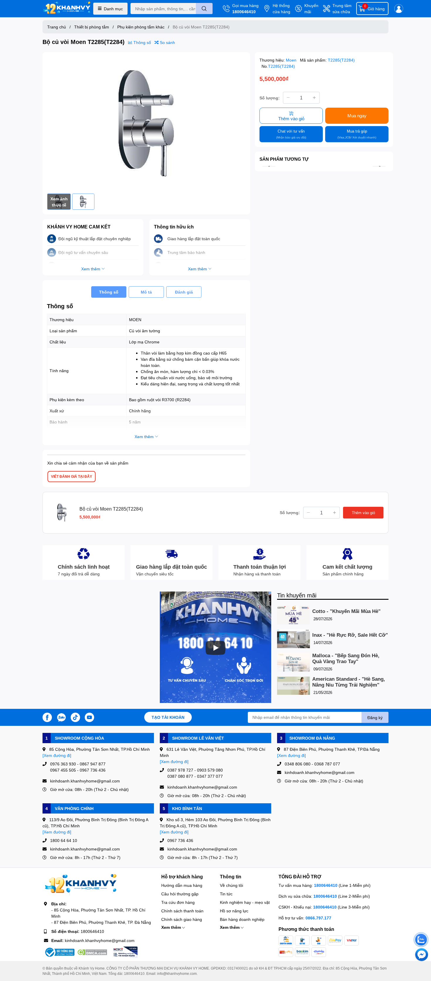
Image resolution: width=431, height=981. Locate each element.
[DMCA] (92, 952)
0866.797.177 (318, 917)
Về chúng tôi (231, 885)
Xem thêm (171, 927)
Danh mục (113, 8)
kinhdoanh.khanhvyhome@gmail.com (100, 940)
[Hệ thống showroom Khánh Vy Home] (67, 8)
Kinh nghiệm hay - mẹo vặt (245, 902)
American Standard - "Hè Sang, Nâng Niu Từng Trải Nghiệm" (348, 682)
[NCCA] (125, 952)
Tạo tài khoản (168, 717)
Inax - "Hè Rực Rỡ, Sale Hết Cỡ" (350, 635)
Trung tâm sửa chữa (342, 8)
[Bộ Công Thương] (59, 952)
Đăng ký (375, 717)
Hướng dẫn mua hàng (181, 885)
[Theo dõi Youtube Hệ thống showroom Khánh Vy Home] (89, 716)
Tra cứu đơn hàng (178, 902)
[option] (146, 123)
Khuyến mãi (311, 8)
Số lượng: (269, 97)
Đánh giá (184, 291)
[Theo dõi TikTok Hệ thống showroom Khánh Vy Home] (75, 716)
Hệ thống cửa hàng (281, 8)
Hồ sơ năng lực (234, 910)
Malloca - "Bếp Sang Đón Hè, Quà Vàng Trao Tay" (345, 658)
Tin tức (226, 893)
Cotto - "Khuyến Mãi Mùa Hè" (346, 611)
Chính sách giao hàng (181, 919)
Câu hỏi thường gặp (179, 893)
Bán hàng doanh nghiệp (242, 919)
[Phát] (215, 648)
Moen (292, 59)
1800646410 (244, 11)
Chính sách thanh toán (182, 910)
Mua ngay (356, 115)
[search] (204, 8)
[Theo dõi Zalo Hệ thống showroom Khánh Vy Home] (61, 716)
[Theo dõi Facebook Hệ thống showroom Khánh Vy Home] (47, 716)
